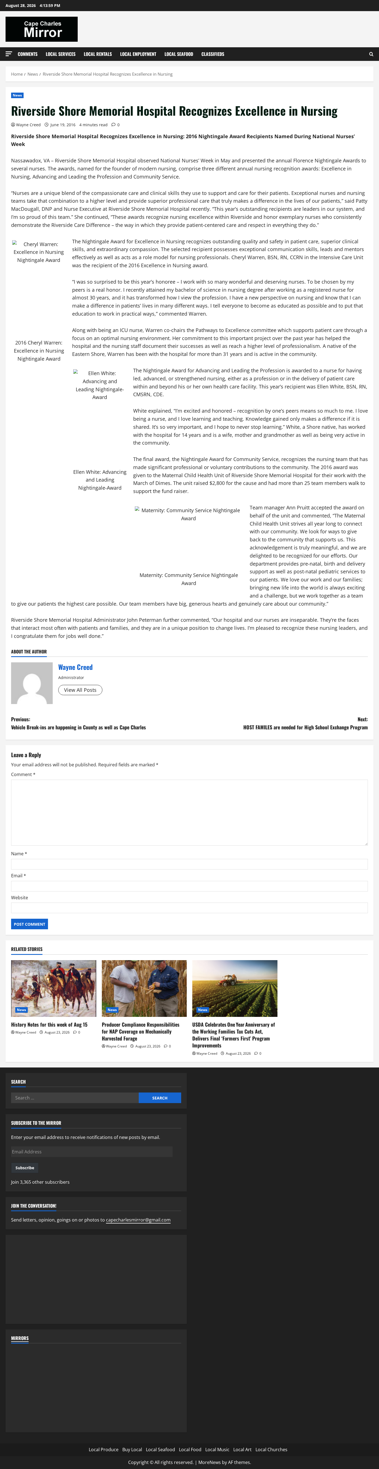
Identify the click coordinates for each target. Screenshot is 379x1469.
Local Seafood (179, 54)
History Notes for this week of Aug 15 (49, 1024)
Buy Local (132, 1449)
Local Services (60, 54)
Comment (23, 774)
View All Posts (80, 690)
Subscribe (25, 1167)
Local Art (242, 1449)
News (17, 95)
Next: (305, 723)
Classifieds (212, 54)
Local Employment (138, 54)
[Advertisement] (96, 1279)
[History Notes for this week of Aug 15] (53, 988)
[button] (9, 53)
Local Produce (103, 1449)
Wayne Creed (28, 124)
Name (19, 854)
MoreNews (209, 1462)
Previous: (78, 723)
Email (18, 876)
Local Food (190, 1449)
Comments (27, 54)
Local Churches (271, 1449)
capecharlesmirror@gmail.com (138, 1220)
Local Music (217, 1449)
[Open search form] (371, 54)
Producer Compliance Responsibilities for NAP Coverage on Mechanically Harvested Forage (141, 1031)
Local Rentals (98, 54)
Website (19, 898)
